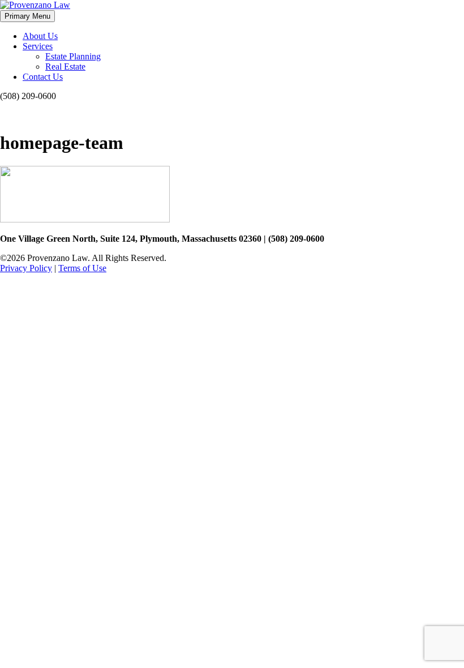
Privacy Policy (26, 268)
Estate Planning (73, 56)
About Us (40, 36)
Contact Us (43, 77)
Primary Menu (27, 16)
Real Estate (65, 66)
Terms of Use (82, 268)
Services (38, 46)
